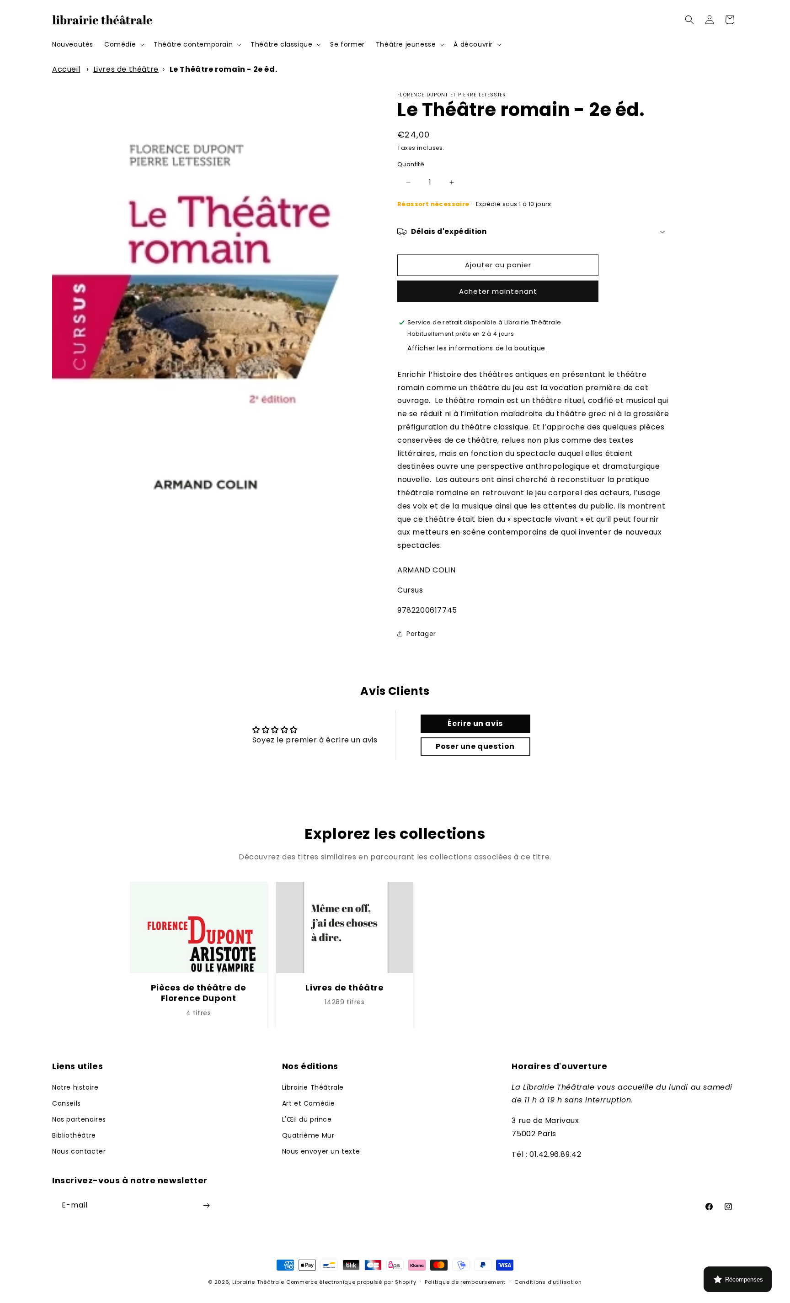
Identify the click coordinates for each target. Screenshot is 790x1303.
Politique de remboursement (465, 1282)
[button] (123, 44)
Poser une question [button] (475, 746)
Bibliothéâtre (74, 1135)
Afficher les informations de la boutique (476, 348)
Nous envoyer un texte (321, 1151)
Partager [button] (421, 633)
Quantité (410, 164)
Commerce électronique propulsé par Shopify (351, 1282)
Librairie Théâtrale (313, 1087)
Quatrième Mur (308, 1135)
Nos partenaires (79, 1119)
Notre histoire (75, 1087)
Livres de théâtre (126, 69)
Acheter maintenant (498, 291)
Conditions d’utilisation (548, 1282)
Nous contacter (79, 1151)
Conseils (66, 1103)
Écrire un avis (475, 723)
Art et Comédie (308, 1103)
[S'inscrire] (206, 1205)
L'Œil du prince (307, 1119)
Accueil (66, 69)
